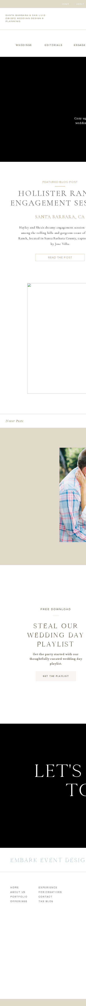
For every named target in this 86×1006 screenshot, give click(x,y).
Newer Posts (14, 421)
